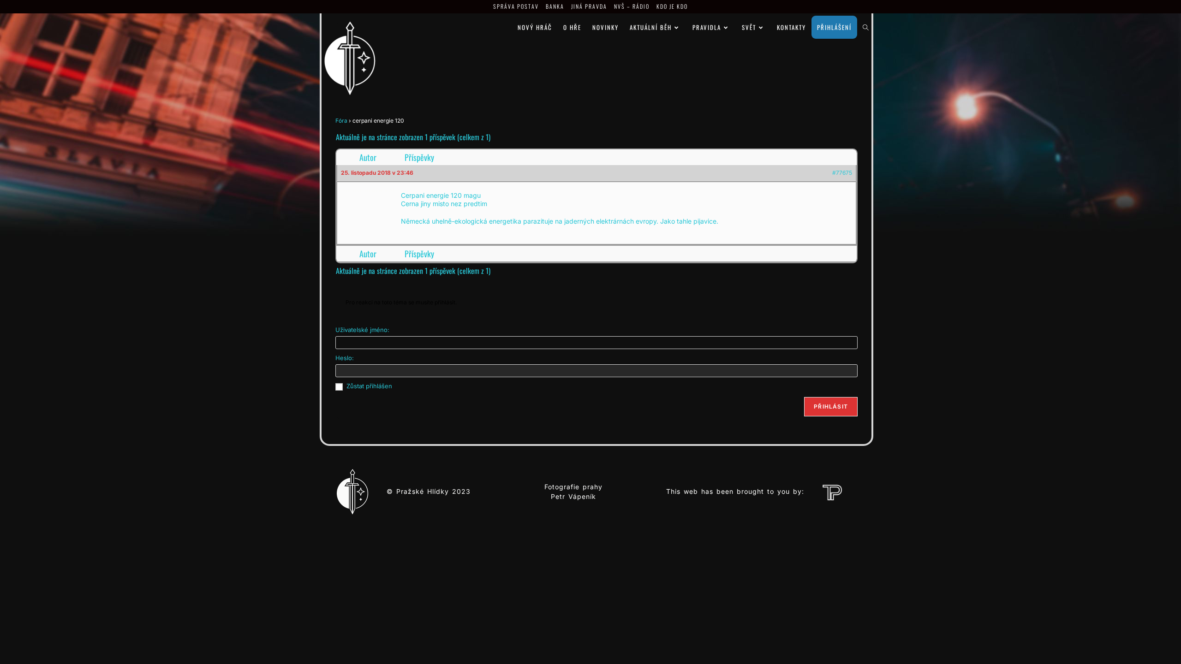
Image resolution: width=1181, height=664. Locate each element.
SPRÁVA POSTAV (516, 6)
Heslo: (344, 358)
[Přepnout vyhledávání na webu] (865, 27)
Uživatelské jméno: (362, 329)
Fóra (341, 120)
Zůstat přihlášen (369, 386)
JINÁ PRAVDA (589, 6)
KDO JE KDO (672, 6)
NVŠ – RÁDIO (632, 6)
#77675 (842, 172)
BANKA (555, 6)
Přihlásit (831, 406)
